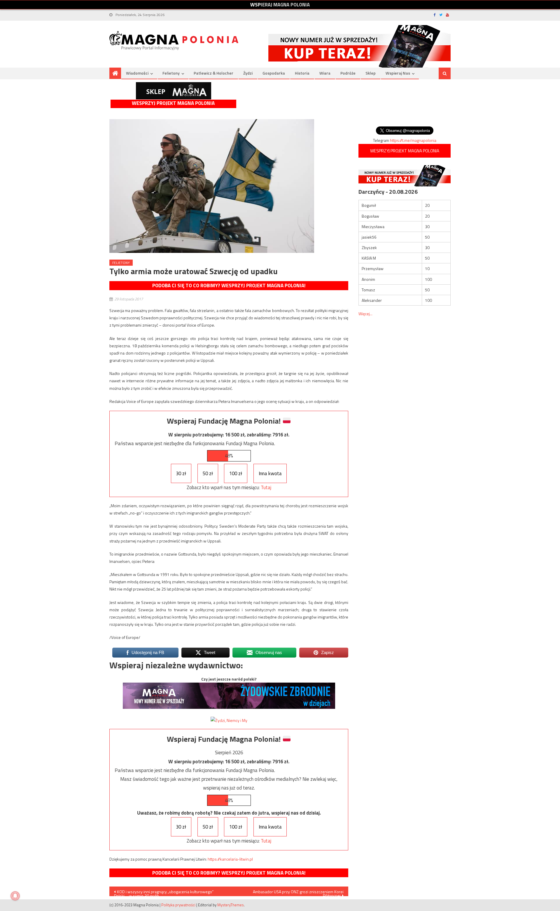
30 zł (181, 473)
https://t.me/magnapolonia (413, 140)
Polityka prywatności (178, 905)
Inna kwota (270, 473)
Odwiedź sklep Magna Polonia (173, 90)
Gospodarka (273, 73)
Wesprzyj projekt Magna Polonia (173, 103)
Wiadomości (137, 73)
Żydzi (248, 73)
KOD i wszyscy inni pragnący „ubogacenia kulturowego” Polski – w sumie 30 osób (164, 892)
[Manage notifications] (15, 896)
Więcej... (365, 314)
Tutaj (266, 487)
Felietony (171, 73)
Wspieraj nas (398, 73)
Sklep (370, 73)
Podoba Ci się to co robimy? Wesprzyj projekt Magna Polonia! (228, 285)
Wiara (324, 73)
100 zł (235, 473)
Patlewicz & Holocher (213, 73)
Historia (302, 73)
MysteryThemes (230, 905)
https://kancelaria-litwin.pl (230, 859)
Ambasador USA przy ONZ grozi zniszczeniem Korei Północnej (298, 892)
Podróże (348, 73)
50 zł (208, 473)
